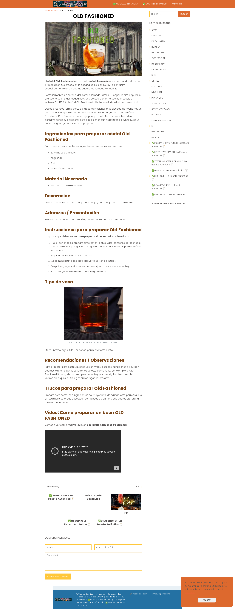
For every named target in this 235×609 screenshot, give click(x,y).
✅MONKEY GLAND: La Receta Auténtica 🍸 (166, 187)
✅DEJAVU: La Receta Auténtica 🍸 (169, 170)
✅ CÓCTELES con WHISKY (155, 3)
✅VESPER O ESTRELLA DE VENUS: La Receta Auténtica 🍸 (169, 163)
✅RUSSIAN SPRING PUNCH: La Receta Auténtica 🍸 (170, 144)
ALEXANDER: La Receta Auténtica (168, 203)
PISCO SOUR (157, 131)
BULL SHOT (156, 114)
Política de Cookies (84, 594)
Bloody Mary (53, 486)
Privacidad (100, 594)
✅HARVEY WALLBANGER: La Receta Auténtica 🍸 (169, 153)
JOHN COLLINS (158, 103)
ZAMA (154, 29)
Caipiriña (156, 35)
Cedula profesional (162, 594)
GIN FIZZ (155, 80)
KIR (152, 126)
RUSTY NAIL (156, 86)
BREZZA (155, 137)
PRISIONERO (157, 97)
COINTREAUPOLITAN (161, 120)
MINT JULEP (157, 92)
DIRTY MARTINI (158, 41)
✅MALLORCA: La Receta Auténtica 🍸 (169, 196)
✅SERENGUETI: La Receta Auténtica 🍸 (169, 177)
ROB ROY (155, 46)
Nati (138, 486)
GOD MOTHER (158, 58)
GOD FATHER (157, 52)
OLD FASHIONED (159, 69)
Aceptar (207, 600)
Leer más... (190, 592)
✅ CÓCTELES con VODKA (125, 3)
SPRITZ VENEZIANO (160, 109)
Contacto (177, 3)
